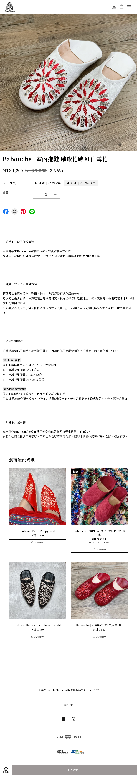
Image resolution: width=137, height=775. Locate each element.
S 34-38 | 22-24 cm (48, 183)
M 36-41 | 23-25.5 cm (80, 183)
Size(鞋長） (10, 183)
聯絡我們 (68, 705)
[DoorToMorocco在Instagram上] (73, 720)
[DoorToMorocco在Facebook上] (63, 720)
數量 (5, 192)
